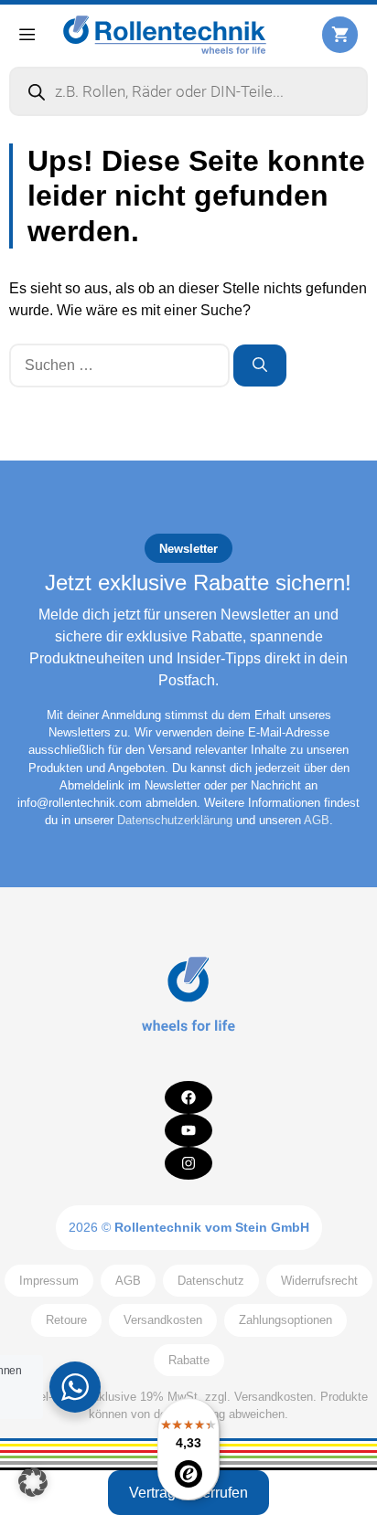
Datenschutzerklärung (174, 820)
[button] (33, 1482)
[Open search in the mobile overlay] (188, 91)
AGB (316, 820)
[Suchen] (259, 365)
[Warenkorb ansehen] (340, 34)
